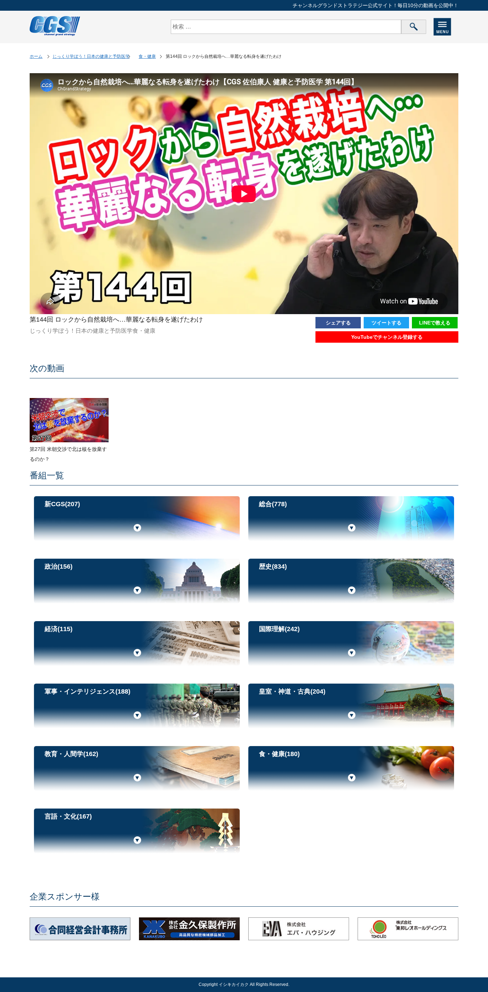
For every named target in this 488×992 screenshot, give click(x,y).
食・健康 (147, 56)
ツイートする (387, 323)
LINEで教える (434, 323)
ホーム (36, 56)
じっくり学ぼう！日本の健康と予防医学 (91, 56)
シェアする (338, 323)
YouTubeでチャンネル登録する (387, 337)
